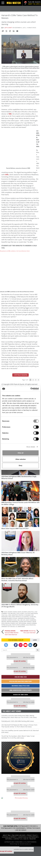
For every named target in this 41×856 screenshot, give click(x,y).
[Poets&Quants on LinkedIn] (30, 645)
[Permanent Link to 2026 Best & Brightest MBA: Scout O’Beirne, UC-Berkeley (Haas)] (20, 541)
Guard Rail (32, 616)
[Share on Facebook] (10, 31)
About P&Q (6, 835)
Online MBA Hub (21, 677)
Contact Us (18, 839)
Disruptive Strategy (18, 615)
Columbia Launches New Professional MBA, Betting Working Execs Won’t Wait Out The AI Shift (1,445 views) (19, 716)
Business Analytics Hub (20, 686)
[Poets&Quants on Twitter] (6, 645)
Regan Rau (32, 625)
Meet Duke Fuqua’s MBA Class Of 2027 (15, 528)
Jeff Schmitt (8, 27)
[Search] (38, 650)
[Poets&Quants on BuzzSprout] (11, 645)
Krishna (3, 621)
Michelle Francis (10, 623)
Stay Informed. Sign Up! (15, 640)
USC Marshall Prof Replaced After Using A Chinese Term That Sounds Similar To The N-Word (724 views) (19, 726)
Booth (20, 612)
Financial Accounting (22, 616)
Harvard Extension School (26, 618)
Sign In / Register (29, 839)
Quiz (27, 625)
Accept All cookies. (20, 661)
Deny (20, 465)
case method (12, 613)
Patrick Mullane (6, 625)
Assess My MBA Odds (20, 695)
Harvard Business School (9, 618)
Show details (30, 447)
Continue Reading (20, 375)
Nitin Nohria (22, 623)
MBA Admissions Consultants (20, 690)
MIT (17, 623)
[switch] (36, 427)
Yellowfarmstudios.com (25, 844)
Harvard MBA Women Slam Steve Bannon (11, 632)
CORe (7, 175)
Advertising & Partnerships (28, 837)
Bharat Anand (12, 612)
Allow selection (20, 459)
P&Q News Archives (18, 835)
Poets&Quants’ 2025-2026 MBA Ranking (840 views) (17, 721)
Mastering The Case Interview (27, 632)
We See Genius (21, 830)
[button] (2, 31)
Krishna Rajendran (12, 621)
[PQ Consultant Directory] (20, 803)
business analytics (28, 612)
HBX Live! (22, 620)
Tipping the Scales (33, 828)
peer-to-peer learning (19, 625)
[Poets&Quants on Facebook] (16, 645)
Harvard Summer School (9, 620)
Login (35, 640)
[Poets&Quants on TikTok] (35, 645)
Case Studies (20, 613)
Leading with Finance (25, 621)
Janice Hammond (31, 620)
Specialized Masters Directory (20, 681)
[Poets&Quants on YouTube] (25, 645)
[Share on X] (6, 31)
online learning (32, 623)
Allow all (20, 453)
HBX (18, 620)
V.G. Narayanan (20, 626)
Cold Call (4, 615)
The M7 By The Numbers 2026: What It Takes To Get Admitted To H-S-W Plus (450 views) (18, 737)
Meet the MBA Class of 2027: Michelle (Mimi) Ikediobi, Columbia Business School (17, 580)
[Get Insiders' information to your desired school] (20, 758)
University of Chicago (8, 626)
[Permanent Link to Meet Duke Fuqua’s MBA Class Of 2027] (20, 517)
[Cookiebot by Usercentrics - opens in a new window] (30, 389)
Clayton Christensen (31, 613)
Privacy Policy (32, 835)
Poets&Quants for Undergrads (13, 828)
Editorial (8, 839)
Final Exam (11, 616)
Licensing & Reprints (9, 837)
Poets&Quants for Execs (27, 826)
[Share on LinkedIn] (13, 31)
